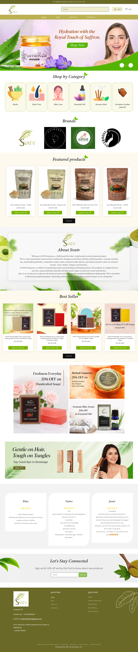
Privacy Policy (92, 604)
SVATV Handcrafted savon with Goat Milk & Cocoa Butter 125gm (86, 337)
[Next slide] (131, 65)
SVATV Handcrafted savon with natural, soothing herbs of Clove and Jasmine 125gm (18, 337)
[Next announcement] (124, 2)
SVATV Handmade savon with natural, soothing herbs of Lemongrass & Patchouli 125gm (120, 338)
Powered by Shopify (53, 644)
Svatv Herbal (44, 644)
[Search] (106, 9)
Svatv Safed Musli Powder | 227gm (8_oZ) (53, 205)
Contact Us (54, 608)
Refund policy (73, 644)
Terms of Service (93, 611)
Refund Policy (92, 608)
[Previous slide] (122, 65)
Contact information (95, 644)
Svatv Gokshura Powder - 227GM (20, 205)
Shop (52, 601)
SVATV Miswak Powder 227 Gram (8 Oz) (85, 205)
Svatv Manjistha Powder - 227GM (117, 205)
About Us (54, 604)
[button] (128, 9)
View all (69, 221)
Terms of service (83, 644)
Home (53, 597)
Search (90, 597)
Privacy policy (64, 644)
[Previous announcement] (14, 2)
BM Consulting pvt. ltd (74, 647)
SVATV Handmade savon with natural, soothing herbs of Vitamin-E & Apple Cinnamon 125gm (52, 338)
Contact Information (95, 601)
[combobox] (85, 9)
